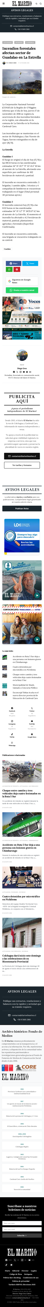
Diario (7, 1271)
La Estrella (30, 42)
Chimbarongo (33, 840)
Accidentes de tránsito (10, 786)
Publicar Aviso (22, 508)
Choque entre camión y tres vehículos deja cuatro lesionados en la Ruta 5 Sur (27, 677)
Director (25, 1271)
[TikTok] (6, 1264)
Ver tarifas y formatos (22, 465)
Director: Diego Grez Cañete (22, 1293)
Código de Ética (16, 1274)
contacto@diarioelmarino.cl (24, 456)
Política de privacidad (20, 1281)
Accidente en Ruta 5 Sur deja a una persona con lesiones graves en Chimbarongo (27, 659)
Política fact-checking (12, 1278)
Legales (34, 1271)
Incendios (18, 42)
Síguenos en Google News (21, 281)
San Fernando (33, 786)
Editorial (15, 1271)
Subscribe (21, 1235)
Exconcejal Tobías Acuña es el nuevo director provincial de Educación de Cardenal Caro (25, 695)
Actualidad (8, 42)
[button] (3, 3)
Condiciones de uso (30, 1278)
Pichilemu (14, 892)
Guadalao (7, 249)
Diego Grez (22, 368)
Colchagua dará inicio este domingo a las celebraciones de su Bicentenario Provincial (21, 958)
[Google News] (11, 1264)
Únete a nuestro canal (23, 290)
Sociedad (22, 892)
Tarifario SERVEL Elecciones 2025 (22, 1284)
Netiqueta (28, 1274)
